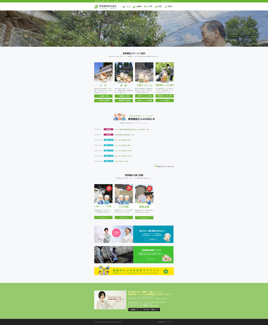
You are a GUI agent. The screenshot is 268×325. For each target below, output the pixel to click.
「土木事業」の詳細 (103, 96)
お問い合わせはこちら (168, 1)
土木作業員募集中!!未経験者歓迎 (122, 134)
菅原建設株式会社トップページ (165, 322)
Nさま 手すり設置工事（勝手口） (123, 140)
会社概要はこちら (134, 309)
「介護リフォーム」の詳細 (144, 96)
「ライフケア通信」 (164, 100)
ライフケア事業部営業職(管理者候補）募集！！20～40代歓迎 (129, 129)
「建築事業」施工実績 (124, 100)
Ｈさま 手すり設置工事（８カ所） (123, 150)
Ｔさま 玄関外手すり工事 (121, 161)
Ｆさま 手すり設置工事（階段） (122, 145)
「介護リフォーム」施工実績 (144, 100)
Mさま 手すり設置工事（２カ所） (123, 156)
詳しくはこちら (103, 217)
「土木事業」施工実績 (103, 100)
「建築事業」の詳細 (123, 96)
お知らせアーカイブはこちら (165, 166)
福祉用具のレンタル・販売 (165, 96)
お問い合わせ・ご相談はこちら (150, 309)
